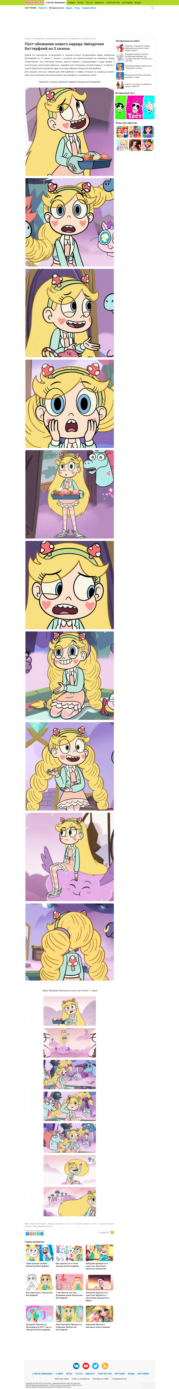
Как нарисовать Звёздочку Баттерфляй (39, 1293)
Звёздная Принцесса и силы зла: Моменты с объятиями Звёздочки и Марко (97, 1296)
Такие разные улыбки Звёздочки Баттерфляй (37, 1264)
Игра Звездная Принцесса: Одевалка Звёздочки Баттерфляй (69, 1327)
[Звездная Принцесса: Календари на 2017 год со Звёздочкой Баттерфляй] (39, 1314)
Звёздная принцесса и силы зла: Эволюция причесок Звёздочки (97, 1266)
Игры (77, 8)
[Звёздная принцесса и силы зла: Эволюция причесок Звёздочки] (99, 1253)
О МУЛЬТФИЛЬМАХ (55, 2)
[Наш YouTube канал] (86, 1366)
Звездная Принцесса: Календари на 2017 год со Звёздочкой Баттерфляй (38, 1327)
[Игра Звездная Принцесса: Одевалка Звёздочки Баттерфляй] (69, 1314)
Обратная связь (62, 1379)
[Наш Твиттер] (95, 1366)
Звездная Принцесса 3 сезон (86, 1224)
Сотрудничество (119, 1379)
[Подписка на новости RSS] (105, 1366)
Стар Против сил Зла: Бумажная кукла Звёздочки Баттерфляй (69, 1295)
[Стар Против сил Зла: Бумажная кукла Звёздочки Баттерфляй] (69, 1282)
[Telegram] (34, 1233)
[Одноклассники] (30, 1233)
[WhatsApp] (38, 1233)
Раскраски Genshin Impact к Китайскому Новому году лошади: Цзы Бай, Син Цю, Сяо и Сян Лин (139, 57)
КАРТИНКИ (30, 8)
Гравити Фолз (89, 8)
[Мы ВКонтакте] (76, 1366)
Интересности (56, 8)
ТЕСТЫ (89, 2)
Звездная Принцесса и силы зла (60, 1224)
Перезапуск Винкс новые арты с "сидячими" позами (138, 67)
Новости (42, 8)
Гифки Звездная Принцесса (42, 1226)
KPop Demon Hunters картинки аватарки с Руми (138, 76)
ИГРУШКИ (127, 2)
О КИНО (71, 2)
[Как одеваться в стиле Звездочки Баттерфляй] (69, 1253)
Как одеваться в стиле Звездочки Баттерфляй (67, 1264)
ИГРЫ (80, 2)
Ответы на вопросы (81, 1379)
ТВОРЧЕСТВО (113, 2)
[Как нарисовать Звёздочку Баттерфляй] (39, 1282)
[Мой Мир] (42, 1233)
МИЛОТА (99, 2)
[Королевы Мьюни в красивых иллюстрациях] (99, 1314)
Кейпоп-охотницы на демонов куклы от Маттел (138, 85)
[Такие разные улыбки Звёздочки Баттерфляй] (39, 1253)
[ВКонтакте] (27, 1233)
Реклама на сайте (101, 1379)
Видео (69, 8)
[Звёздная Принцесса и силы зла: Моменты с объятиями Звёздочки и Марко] (99, 1282)
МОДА (138, 2)
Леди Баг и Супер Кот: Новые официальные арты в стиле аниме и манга (137, 48)
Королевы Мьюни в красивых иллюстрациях (98, 1325)
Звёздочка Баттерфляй (37, 1224)
